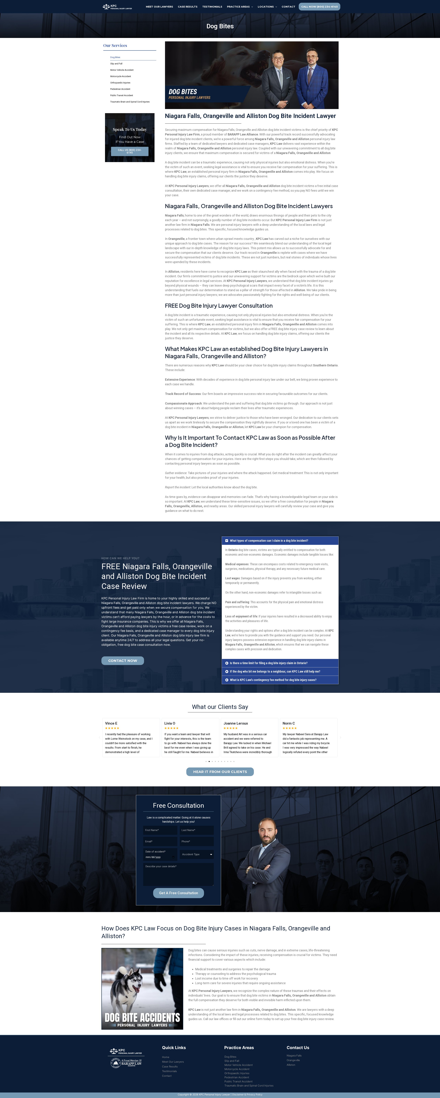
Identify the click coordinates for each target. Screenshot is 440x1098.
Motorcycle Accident (120, 76)
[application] (251, 6)
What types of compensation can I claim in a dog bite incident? (269, 540)
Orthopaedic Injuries (120, 82)
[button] (280, 541)
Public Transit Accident (121, 95)
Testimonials (169, 1071)
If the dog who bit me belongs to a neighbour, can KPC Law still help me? (275, 671)
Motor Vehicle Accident (122, 70)
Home (165, 1057)
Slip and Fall (116, 63)
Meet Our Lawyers (173, 1061)
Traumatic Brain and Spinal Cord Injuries (130, 101)
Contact (167, 1075)
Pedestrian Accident (120, 89)
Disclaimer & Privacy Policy (247, 1094)
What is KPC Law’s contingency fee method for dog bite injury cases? (273, 680)
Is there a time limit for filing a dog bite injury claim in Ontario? (268, 663)
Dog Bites (115, 57)
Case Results (170, 1066)
